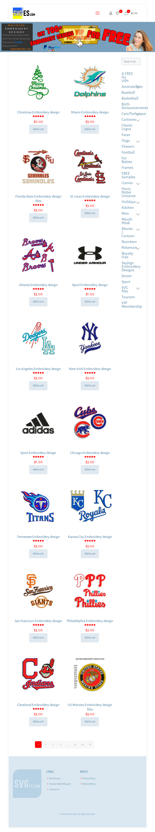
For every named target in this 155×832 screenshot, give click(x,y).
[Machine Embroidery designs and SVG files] (24, 13)
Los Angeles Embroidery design (38, 369)
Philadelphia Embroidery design (90, 621)
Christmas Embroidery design (38, 112)
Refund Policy (89, 784)
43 (75, 744)
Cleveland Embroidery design (38, 705)
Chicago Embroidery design (90, 453)
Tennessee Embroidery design (38, 537)
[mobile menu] (97, 13)
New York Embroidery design (90, 369)
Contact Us (54, 789)
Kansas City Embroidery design (90, 537)
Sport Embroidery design (90, 285)
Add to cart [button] (38, 129)
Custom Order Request (60, 784)
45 (90, 744)
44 (82, 744)
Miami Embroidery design (90, 112)
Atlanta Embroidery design (38, 285)
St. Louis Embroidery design (90, 196)
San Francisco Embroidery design (38, 621)
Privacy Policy (89, 778)
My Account (54, 778)
